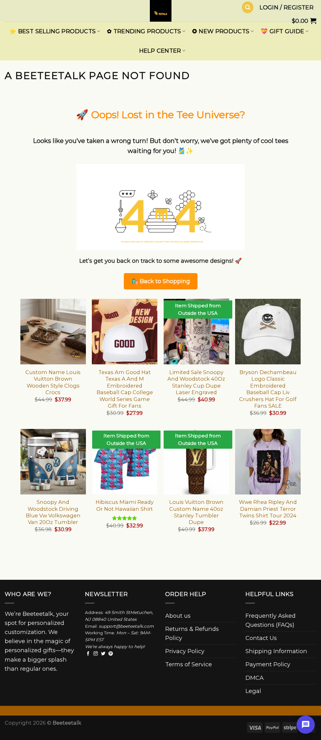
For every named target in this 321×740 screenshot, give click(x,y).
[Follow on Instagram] (95, 653)
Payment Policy (267, 664)
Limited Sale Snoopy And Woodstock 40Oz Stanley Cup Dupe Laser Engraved (196, 382)
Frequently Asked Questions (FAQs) (270, 620)
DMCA (254, 677)
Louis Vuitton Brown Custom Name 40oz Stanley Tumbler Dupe (196, 512)
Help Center (160, 50)
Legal (253, 691)
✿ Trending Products (144, 31)
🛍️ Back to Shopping (160, 281)
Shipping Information (276, 651)
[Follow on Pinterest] (110, 653)
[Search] (247, 7)
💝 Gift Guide (282, 31)
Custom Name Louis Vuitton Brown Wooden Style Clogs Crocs (53, 382)
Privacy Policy (184, 651)
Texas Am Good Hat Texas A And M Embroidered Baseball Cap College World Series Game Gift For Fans (125, 389)
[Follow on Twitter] (103, 653)
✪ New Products (220, 31)
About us (178, 615)
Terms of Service (188, 664)
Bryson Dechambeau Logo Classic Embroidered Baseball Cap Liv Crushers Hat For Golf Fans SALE (268, 389)
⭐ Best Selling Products (52, 31)
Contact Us (261, 638)
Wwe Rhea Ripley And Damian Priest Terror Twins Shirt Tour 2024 (268, 509)
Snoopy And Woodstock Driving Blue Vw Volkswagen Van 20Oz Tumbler (53, 512)
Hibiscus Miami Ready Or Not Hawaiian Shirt (125, 505)
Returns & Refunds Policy (192, 633)
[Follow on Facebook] (88, 653)
